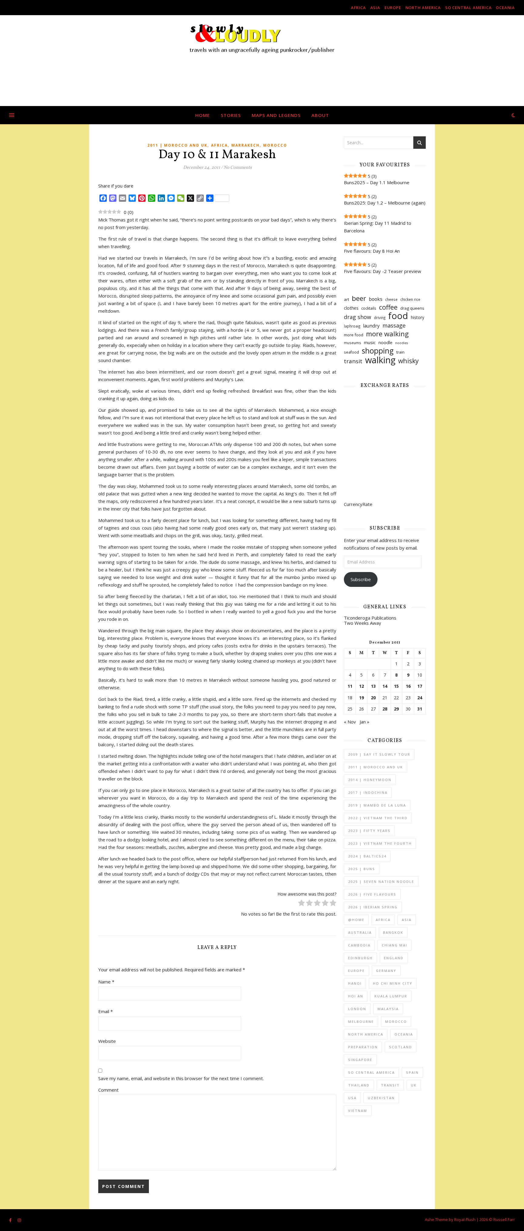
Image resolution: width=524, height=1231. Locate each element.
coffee (388, 307)
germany (386, 970)
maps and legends (276, 115)
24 (419, 697)
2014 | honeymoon (369, 779)
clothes (351, 308)
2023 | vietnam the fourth (380, 843)
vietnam (357, 1110)
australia (360, 932)
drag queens (412, 308)
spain (412, 1072)
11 (350, 686)
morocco (275, 145)
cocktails (368, 308)
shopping (378, 350)
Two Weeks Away (362, 623)
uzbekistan (381, 1098)
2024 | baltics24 (367, 856)
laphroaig (352, 326)
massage (394, 325)
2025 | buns (361, 869)
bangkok (393, 932)
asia (375, 7)
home (202, 115)
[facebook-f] (10, 1220)
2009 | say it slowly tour (379, 754)
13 (373, 686)
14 (384, 686)
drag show (357, 317)
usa (352, 1098)
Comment (108, 1090)
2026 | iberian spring (373, 907)
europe (393, 7)
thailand (359, 1085)
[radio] (301, 904)
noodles (401, 343)
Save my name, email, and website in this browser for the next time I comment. (181, 1078)
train (400, 352)
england (394, 958)
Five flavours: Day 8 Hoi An (372, 251)
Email (105, 1011)
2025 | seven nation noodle (381, 881)
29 (396, 709)
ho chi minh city (392, 983)
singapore (360, 1059)
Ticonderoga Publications (370, 618)
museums (352, 343)
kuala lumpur (391, 996)
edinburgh (360, 958)
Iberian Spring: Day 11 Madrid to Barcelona (377, 227)
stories (231, 115)
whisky (408, 360)
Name (106, 982)
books (375, 299)
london (357, 1008)
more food (353, 335)
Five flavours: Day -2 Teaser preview (382, 271)
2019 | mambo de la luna (377, 805)
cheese (391, 299)
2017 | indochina (368, 792)
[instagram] (19, 1220)
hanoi (355, 983)
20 (373, 697)
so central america (468, 7)
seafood (351, 352)
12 (361, 686)
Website (107, 1041)
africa (358, 7)
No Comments (237, 168)
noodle (385, 342)
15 (396, 686)
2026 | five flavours (372, 894)
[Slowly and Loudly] (262, 60)
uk (414, 1085)
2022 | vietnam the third (378, 818)
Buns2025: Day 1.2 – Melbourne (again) (384, 203)
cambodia (359, 945)
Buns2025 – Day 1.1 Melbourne (376, 182)
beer (359, 298)
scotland (400, 1047)
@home (356, 919)
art (346, 299)
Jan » (364, 722)
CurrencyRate (358, 504)
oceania (505, 7)
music (370, 342)
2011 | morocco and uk (177, 145)
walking (380, 360)
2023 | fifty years (369, 830)
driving (379, 317)
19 (361, 697)
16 (408, 686)
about (320, 115)
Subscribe (361, 579)
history (417, 317)
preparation (363, 1047)
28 (384, 709)
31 (419, 709)
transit (353, 361)
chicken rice (410, 299)
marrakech (245, 145)
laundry (371, 325)
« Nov (350, 722)
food (398, 316)
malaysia (388, 1008)
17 (419, 686)
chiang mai (394, 945)
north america (423, 7)
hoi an (355, 996)
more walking (387, 334)
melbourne (361, 1021)
